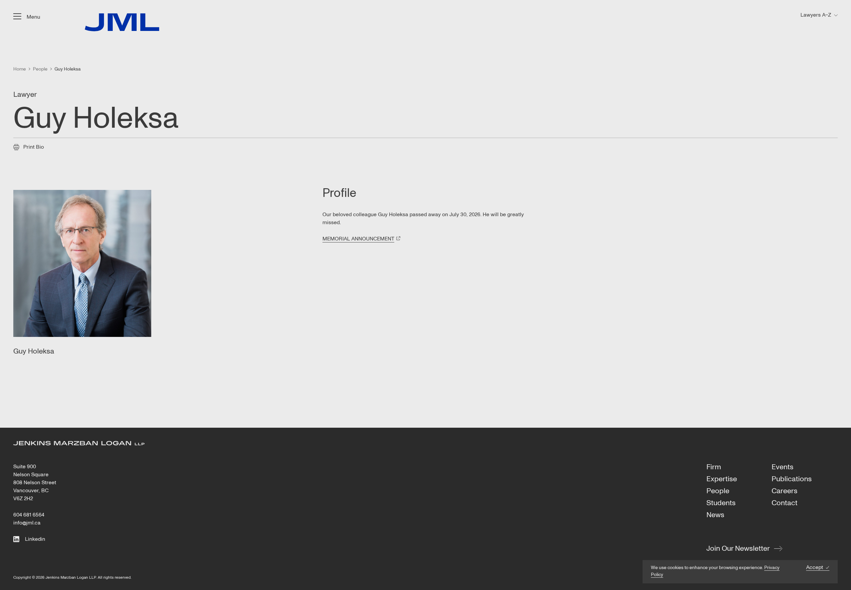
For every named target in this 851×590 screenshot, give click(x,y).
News (715, 515)
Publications (792, 479)
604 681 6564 (28, 514)
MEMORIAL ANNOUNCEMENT (358, 238)
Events (782, 467)
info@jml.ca (27, 522)
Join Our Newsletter (738, 548)
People (717, 491)
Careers (784, 491)
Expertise (721, 479)
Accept (814, 567)
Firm (713, 467)
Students (721, 503)
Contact (784, 503)
